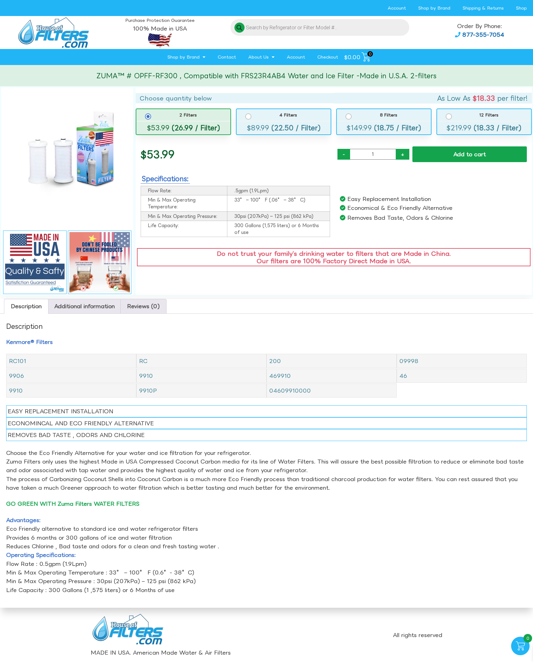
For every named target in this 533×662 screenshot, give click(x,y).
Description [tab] (26, 306)
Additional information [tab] (84, 306)
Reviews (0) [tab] (143, 306)
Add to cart (469, 154)
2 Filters (188, 115)
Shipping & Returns (483, 8)
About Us (258, 57)
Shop (521, 8)
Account (397, 8)
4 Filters (288, 115)
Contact (227, 57)
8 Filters (388, 115)
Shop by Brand (434, 8)
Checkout (327, 57)
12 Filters (488, 115)
